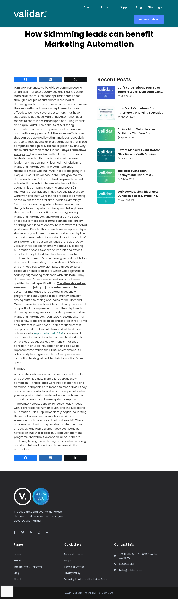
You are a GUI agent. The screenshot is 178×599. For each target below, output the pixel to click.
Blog (139, 7)
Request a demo (149, 19)
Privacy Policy (72, 573)
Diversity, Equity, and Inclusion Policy (86, 579)
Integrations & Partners (28, 566)
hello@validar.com (130, 570)
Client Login (154, 7)
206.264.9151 (126, 564)
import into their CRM (48, 333)
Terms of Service (74, 566)
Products (107, 7)
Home (17, 554)
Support (125, 7)
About (87, 7)
